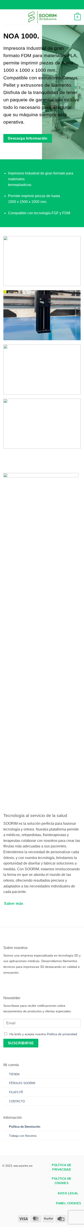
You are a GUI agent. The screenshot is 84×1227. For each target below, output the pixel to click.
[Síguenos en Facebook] (7, 983)
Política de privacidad (62, 1034)
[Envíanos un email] (27, 983)
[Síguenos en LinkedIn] (33, 983)
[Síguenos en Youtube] (40, 983)
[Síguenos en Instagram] (13, 983)
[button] (6, 17)
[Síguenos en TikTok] (20, 983)
